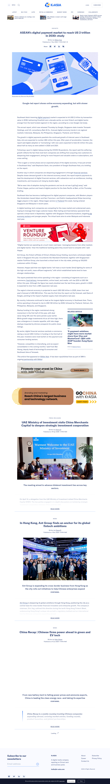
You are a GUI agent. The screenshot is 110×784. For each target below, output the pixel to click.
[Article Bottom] (55, 370)
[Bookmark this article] (67, 42)
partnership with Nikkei (33, 359)
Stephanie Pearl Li (77, 346)
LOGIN (87, 5)
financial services (80, 173)
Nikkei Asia (58, 40)
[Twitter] (54, 46)
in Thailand (60, 201)
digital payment (44, 117)
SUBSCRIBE (97, 5)
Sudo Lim (58, 752)
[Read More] (55, 232)
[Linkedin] (59, 46)
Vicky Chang (58, 639)
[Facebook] (50, 46)
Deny (81, 781)
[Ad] (55, 396)
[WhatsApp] (63, 46)
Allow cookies (71, 781)
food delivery (31, 280)
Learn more (62, 781)
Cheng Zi (58, 430)
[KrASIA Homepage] (53, 5)
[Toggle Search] (18, 5)
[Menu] (9, 5)
